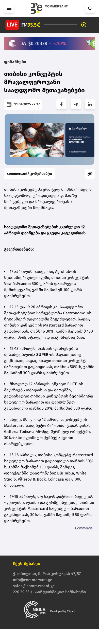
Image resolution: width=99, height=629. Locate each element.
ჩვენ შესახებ (26, 563)
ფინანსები (15, 61)
